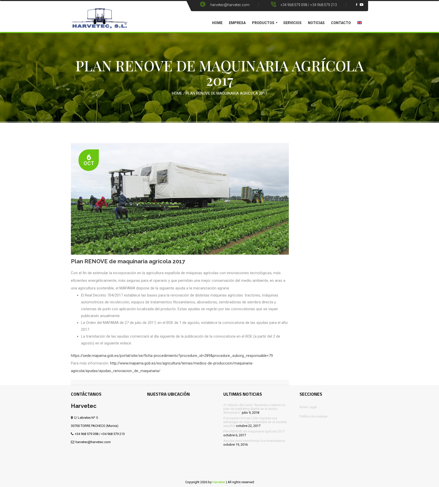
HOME (217, 23)
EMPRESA (237, 23)
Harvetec (218, 482)
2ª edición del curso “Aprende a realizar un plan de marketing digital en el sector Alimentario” (254, 408)
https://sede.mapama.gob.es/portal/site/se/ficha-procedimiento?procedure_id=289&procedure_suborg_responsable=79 (172, 355)
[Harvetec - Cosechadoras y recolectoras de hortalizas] (99, 22)
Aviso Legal (308, 407)
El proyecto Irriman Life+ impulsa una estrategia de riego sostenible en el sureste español (255, 422)
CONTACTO (341, 23)
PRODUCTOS (263, 23)
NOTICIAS (316, 23)
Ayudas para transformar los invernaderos (254, 441)
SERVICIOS (292, 23)
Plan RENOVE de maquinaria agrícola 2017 (128, 261)
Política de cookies (313, 416)
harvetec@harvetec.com (229, 5)
